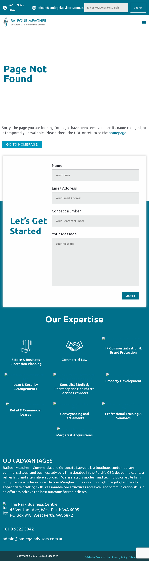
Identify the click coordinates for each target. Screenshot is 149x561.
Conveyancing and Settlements (74, 416)
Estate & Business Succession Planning (26, 362)
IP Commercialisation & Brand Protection (123, 350)
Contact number (66, 211)
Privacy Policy (119, 557)
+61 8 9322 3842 (16, 7)
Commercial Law (74, 360)
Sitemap (133, 557)
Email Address (64, 188)
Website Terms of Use (97, 557)
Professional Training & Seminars (123, 416)
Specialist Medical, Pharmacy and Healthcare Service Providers (74, 389)
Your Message (64, 234)
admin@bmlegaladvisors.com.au (61, 7)
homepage (117, 133)
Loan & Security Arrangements (25, 387)
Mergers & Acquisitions (74, 435)
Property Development (123, 381)
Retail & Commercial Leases (25, 412)
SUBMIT (130, 295)
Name (57, 165)
